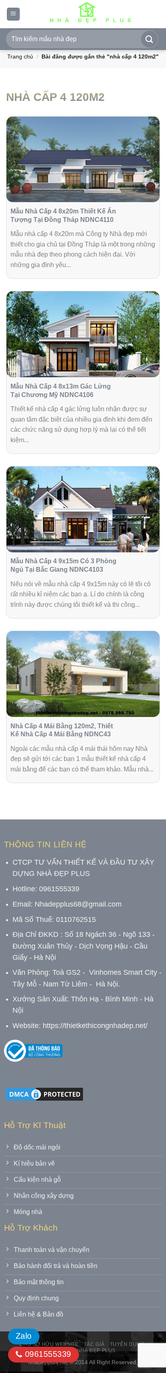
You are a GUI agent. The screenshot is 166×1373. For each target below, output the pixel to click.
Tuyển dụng (127, 1344)
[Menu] (13, 14)
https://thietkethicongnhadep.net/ (95, 1026)
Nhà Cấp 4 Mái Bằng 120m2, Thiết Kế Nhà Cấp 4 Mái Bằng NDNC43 (61, 730)
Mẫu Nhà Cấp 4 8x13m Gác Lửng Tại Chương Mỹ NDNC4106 (60, 390)
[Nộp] (149, 39)
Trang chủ (20, 56)
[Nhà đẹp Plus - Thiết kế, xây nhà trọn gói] (90, 14)
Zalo (24, 1335)
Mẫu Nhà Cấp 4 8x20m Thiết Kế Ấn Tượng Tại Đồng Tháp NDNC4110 (63, 215)
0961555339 (46, 1354)
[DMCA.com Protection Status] (44, 1093)
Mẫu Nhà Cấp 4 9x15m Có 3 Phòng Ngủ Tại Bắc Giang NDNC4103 (63, 565)
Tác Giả (94, 1344)
